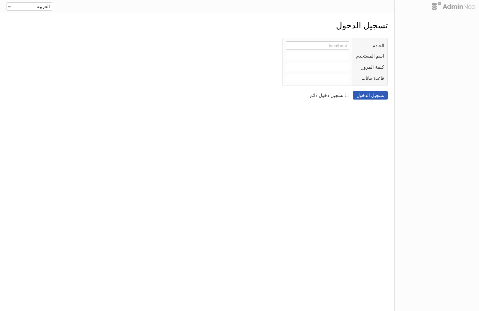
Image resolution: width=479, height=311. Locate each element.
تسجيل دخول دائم (326, 95)
